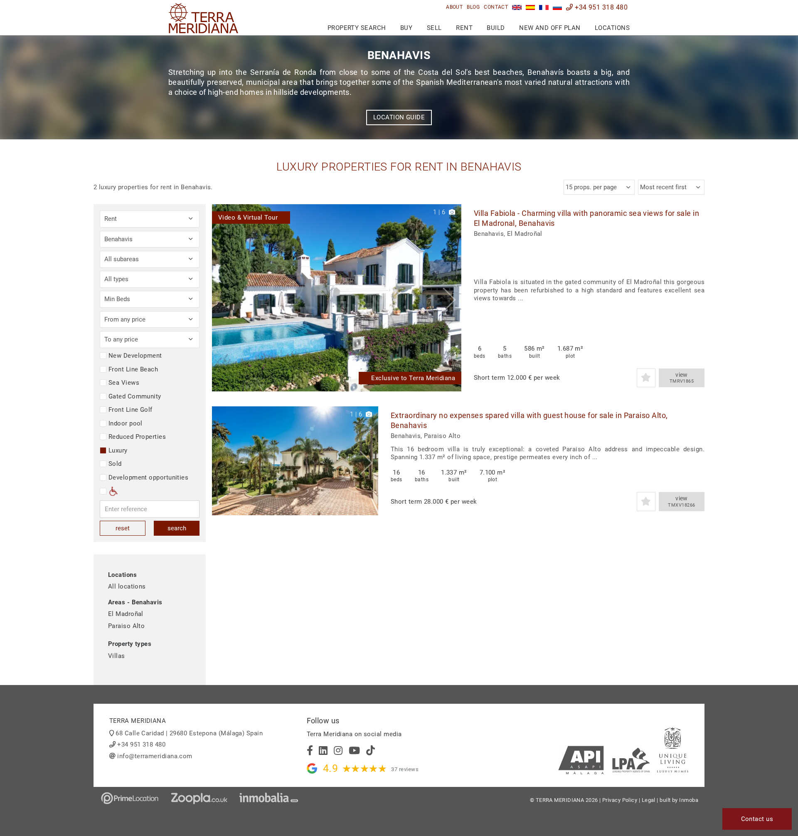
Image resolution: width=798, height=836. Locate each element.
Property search (357, 28)
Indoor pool (125, 423)
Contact (496, 7)
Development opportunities (148, 477)
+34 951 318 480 (600, 7)
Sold (115, 463)
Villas (116, 656)
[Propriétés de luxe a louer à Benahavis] (544, 7)
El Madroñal (125, 614)
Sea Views (123, 382)
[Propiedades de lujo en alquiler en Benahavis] (530, 7)
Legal (648, 800)
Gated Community (134, 396)
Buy (406, 28)
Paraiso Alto (126, 626)
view (682, 377)
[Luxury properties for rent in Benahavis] (517, 7)
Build (496, 28)
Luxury (118, 450)
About (454, 7)
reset (123, 528)
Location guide (399, 117)
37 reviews (405, 769)
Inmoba (688, 800)
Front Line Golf (130, 409)
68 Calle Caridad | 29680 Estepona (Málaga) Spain (189, 733)
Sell (434, 28)
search (176, 528)
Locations (612, 28)
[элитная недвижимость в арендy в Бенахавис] (557, 7)
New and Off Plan (549, 28)
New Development (135, 355)
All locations (127, 586)
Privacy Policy (619, 800)
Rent (464, 28)
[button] (452, 297)
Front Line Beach (133, 369)
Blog (473, 7)
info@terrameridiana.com (154, 756)
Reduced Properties (137, 436)
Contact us (757, 819)
